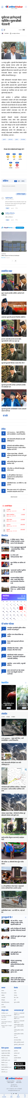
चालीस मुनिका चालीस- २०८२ (19, 1030)
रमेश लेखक (23, 139)
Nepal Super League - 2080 (6, 1026)
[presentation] (12, 261)
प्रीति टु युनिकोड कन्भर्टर (19, 1042)
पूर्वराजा (16, 139)
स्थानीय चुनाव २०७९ (5, 1060)
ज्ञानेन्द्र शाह (10, 139)
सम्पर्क (15, 1060)
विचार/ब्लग (3, 993)
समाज (2, 990)
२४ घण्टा (3, 717)
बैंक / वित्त (16, 997)
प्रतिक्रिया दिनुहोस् (21, 194)
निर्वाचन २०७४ (4, 1058)
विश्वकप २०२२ (4, 1069)
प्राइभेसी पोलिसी (17, 1058)
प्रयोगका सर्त (16, 1053)
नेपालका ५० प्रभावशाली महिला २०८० (19, 1021)
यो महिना (13, 717)
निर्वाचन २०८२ (4, 1065)
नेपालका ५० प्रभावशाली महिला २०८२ (19, 1014)
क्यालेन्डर (6, 595)
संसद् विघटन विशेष (5, 1055)
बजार (15, 990)
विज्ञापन (15, 1055)
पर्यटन (15, 993)
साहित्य (2, 995)
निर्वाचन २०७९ (4, 1062)
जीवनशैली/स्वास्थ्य (5, 1002)
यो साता (8, 717)
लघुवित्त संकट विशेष (5, 1053)
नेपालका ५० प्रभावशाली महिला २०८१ (19, 1017)
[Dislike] (16, 208)
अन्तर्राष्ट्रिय (3, 1007)
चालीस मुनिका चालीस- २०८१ (19, 1034)
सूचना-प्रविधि (17, 1002)
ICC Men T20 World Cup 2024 (6, 1016)
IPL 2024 (3, 1019)
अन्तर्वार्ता (3, 997)
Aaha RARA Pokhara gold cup (6, 1022)
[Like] (11, 208)
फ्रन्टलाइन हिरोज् (17, 1040)
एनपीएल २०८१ (4, 1013)
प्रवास (2, 1005)
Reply (7, 208)
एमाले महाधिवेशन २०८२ (6, 1067)
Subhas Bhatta (10, 213)
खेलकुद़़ (3, 1000)
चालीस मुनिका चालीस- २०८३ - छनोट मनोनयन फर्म (19, 1026)
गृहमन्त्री (4, 139)
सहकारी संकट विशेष (5, 1051)
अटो (15, 1000)
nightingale (9, 197)
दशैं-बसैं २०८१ (4, 1072)
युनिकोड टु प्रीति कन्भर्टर (19, 1044)
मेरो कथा (16, 1038)
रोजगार (15, 995)
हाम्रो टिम (16, 1051)
